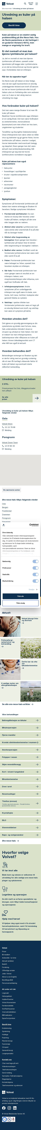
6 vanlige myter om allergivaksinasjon (10, 684)
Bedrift (4, 964)
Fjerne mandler (9, 735)
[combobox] (25, 3)
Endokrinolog (6, 1028)
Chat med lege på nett (10, 1063)
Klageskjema (6, 1079)
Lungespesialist (7, 1053)
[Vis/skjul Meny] (36, 4)
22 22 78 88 (10, 427)
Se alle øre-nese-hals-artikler (16, 704)
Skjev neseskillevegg (11, 764)
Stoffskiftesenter (8, 1009)
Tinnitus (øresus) (16, 803)
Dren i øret (7, 786)
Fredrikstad (6, 511)
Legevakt (5, 993)
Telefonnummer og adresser (12, 1085)
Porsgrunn (6, 518)
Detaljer (32, 589)
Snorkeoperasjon (9, 750)
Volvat (4, 948)
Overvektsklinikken (9, 1012)
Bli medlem (6, 955)
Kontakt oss (7, 1060)
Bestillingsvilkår (7, 980)
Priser (4, 951)
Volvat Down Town (10, 442)
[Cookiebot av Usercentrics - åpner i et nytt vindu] (29, 525)
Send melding (7, 1073)
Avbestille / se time (9, 958)
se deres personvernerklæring (20, 553)
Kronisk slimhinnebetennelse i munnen (19, 742)
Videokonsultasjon (8, 1066)
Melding (8, 430)
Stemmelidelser (9, 827)
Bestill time (6, 1024)
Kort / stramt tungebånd (13, 772)
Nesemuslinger (8, 794)
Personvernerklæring (9, 983)
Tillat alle (20, 596)
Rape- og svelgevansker (12, 835)
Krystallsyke (7, 813)
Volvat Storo (7, 424)
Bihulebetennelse (10, 779)
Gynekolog (6, 1031)
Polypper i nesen (9, 757)
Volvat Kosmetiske (9, 1002)
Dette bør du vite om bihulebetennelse (29, 664)
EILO (4, 820)
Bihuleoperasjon (9, 728)
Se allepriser (5, 398)
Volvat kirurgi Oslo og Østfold (30, 619)
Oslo (4, 418)
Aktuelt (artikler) (8, 961)
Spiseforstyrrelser (8, 1018)
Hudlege (5, 1034)
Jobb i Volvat (6, 974)
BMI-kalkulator (7, 1015)
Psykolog (5, 1038)
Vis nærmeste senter (11, 490)
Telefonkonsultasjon (9, 1070)
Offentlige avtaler (8, 970)
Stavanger (6, 522)
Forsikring (5, 967)
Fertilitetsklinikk (7, 1006)
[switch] (36, 568)
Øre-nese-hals (7, 8)
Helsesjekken (7, 996)
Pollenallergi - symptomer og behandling (7, 642)
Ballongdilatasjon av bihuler (14, 720)
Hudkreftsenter (7, 999)
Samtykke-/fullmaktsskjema (12, 1076)
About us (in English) (9, 977)
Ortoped (5, 1047)
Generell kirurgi (7, 1050)
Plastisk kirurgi (7, 1041)
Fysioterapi (6, 1044)
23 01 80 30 (10, 446)
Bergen (5, 507)
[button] (25, 459)
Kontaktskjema (7, 1082)
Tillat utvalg (20, 603)
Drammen (6, 514)
